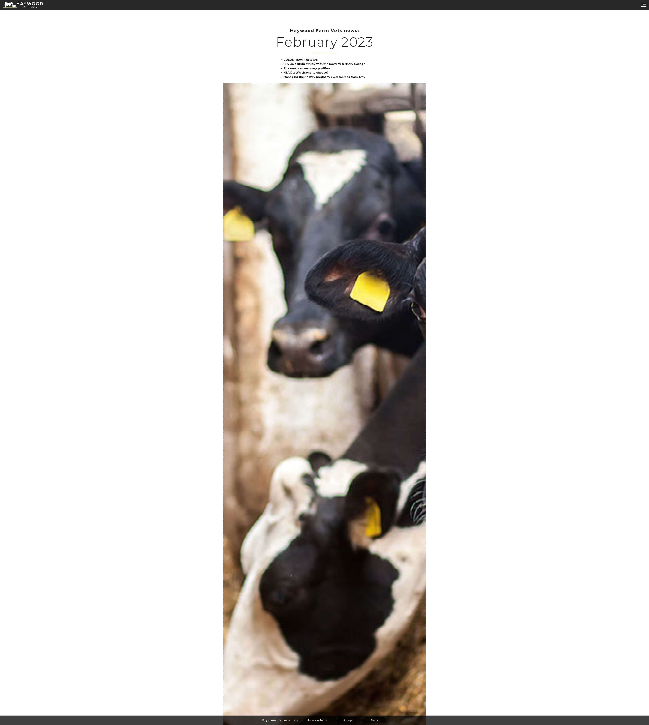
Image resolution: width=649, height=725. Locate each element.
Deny (374, 720)
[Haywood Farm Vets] (23, 5)
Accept (348, 720)
